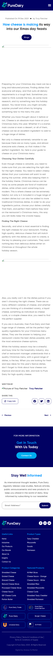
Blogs (26, 37)
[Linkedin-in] (49, 523)
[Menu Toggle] (49, 5)
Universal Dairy (14, 625)
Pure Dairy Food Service (39, 607)
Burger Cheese (40, 616)
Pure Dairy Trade (15, 607)
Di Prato (38, 625)
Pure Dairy (13, 616)
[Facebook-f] (41, 523)
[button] (35, 401)
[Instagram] (45, 523)
